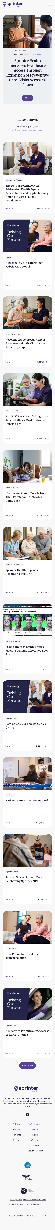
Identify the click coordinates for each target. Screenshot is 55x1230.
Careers (35, 1140)
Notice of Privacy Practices (34, 1199)
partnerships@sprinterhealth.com (27, 130)
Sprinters (17, 1140)
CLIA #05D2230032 (35, 1204)
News (35, 1134)
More (27, 98)
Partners (17, 1129)
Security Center (35, 1150)
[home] (14, 4)
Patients (17, 1134)
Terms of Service (16, 1204)
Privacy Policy (16, 1199)
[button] (49, 4)
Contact (35, 1145)
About (35, 1129)
